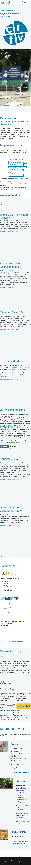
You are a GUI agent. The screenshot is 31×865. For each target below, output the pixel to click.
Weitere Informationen (12, 449)
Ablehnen (13, 446)
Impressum (22, 449)
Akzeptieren (4, 446)
